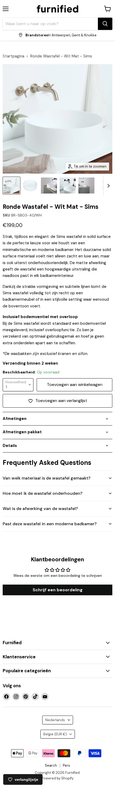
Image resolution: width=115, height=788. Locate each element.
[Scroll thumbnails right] (107, 186)
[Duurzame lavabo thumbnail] (86, 185)
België (55, 734)
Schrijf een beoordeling (58, 590)
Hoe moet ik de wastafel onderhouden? (42, 493)
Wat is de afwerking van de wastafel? (40, 508)
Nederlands (55, 720)
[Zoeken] (105, 24)
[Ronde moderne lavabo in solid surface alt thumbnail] (48, 185)
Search (51, 765)
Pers (66, 765)
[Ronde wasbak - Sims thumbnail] (30, 185)
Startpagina (13, 56)
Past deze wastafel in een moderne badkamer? (50, 524)
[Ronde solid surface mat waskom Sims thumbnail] (11, 185)
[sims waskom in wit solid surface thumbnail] (67, 185)
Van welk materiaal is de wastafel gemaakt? (46, 478)
